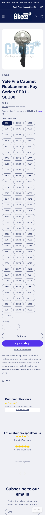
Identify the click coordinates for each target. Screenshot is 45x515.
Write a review (22, 410)
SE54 (30, 222)
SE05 (18, 129)
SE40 (7, 199)
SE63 (30, 240)
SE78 (30, 269)
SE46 (7, 211)
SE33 (30, 181)
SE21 (30, 158)
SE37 (7, 193)
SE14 (18, 146)
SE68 (18, 251)
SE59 (18, 234)
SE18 (30, 152)
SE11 (18, 140)
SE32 (18, 181)
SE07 (7, 135)
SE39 (30, 193)
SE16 (7, 152)
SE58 (7, 234)
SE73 (7, 263)
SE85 (7, 287)
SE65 (18, 246)
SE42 (30, 199)
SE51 (30, 216)
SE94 (7, 304)
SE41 (18, 199)
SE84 (30, 281)
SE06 (30, 129)
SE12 (30, 140)
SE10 (7, 140)
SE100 (8, 316)
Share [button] (7, 381)
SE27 (30, 170)
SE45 (30, 205)
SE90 (30, 292)
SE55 (7, 228)
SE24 (30, 164)
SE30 (30, 176)
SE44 (18, 205)
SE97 (7, 310)
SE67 (7, 251)
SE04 (7, 129)
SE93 (30, 298)
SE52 (7, 222)
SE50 (18, 216)
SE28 (7, 176)
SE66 (30, 246)
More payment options (22, 349)
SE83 (18, 281)
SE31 (7, 181)
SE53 (18, 222)
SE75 (30, 263)
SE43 (7, 205)
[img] (22, 436)
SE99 (30, 310)
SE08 (18, 135)
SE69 (30, 251)
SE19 (7, 158)
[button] (3, 16)
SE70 (7, 257)
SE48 (30, 211)
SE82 (7, 281)
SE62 (18, 240)
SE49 (7, 216)
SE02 (18, 123)
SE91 (7, 298)
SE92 (18, 298)
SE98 (18, 310)
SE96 (30, 304)
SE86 (18, 287)
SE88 (7, 292)
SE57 (30, 228)
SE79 (7, 275)
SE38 (18, 193)
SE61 (7, 240)
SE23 (18, 164)
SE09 (30, 135)
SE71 (18, 257)
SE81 (30, 275)
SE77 (18, 269)
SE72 (30, 257)
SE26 (18, 170)
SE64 (7, 246)
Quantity (5, 322)
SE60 (30, 234)
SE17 (18, 152)
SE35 (18, 187)
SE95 (18, 304)
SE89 (18, 292)
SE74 (18, 263)
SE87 (30, 287)
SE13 (7, 146)
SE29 (18, 176)
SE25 (7, 170)
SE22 (7, 164)
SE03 (30, 123)
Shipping (5, 106)
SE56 (18, 228)
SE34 (7, 187)
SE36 (30, 187)
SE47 (18, 211)
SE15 (30, 146)
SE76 (7, 269)
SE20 (18, 158)
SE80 (18, 275)
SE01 (7, 123)
